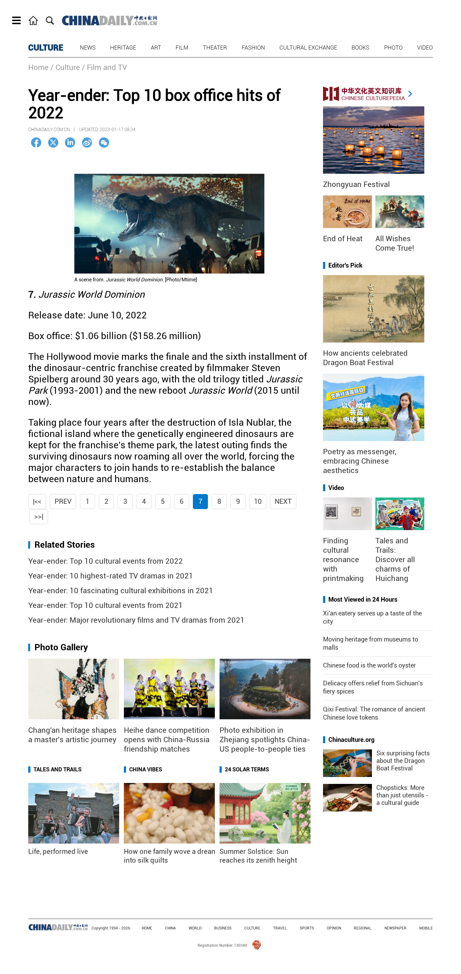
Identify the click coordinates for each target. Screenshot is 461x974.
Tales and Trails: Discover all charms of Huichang (395, 559)
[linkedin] (70, 142)
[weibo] (87, 142)
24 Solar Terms (247, 769)
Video (425, 47)
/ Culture (65, 67)
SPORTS (307, 928)
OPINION (334, 928)
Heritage (123, 47)
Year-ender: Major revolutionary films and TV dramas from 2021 (136, 620)
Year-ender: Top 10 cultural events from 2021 (105, 605)
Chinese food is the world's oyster (369, 665)
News (88, 47)
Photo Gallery (61, 647)
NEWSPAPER (395, 928)
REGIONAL (363, 928)
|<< (37, 501)
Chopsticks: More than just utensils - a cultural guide (402, 795)
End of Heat (343, 238)
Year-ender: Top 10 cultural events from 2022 (105, 561)
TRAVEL (280, 928)
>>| (38, 516)
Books (360, 47)
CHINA (170, 928)
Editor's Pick (345, 265)
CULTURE (45, 47)
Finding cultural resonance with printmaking (343, 559)
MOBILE (426, 928)
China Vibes (145, 769)
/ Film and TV (104, 67)
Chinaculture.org (351, 739)
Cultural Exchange (308, 47)
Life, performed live (58, 851)
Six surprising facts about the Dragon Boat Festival (403, 760)
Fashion (253, 47)
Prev (63, 501)
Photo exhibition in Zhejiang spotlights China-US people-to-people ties (265, 739)
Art (156, 47)
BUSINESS (222, 928)
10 (258, 501)
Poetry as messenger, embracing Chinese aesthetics (359, 461)
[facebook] (36, 142)
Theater (215, 47)
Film (182, 47)
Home (38, 67)
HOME (147, 928)
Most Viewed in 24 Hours (362, 599)
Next (283, 501)
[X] (53, 142)
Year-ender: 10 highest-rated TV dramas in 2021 (110, 576)
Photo (393, 47)
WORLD (195, 928)
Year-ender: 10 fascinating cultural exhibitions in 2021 (120, 590)
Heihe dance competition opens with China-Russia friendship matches (166, 739)
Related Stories (64, 545)
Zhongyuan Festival (356, 184)
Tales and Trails (58, 769)
